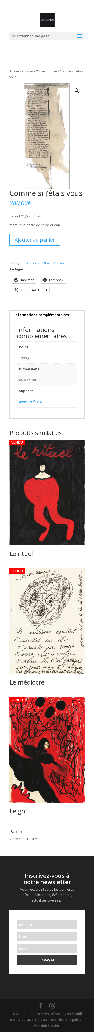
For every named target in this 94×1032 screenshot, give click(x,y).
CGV (43, 1019)
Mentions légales (66, 1019)
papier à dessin (30, 401)
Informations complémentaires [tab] (41, 314)
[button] (77, 90)
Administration (47, 1025)
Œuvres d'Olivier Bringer (39, 71)
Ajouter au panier (35, 239)
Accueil (14, 71)
